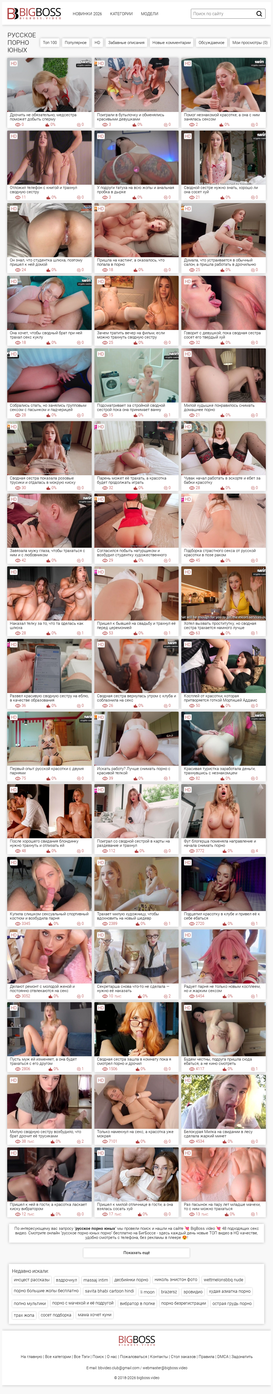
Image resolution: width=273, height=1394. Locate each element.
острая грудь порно (232, 1303)
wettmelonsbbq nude (223, 1279)
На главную (31, 1357)
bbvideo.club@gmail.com (118, 1368)
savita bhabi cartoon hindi (109, 1291)
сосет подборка (56, 1315)
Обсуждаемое (211, 42)
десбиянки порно (131, 1279)
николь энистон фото (176, 1279)
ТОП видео (219, 1233)
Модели (149, 13)
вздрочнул (66, 1280)
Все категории (58, 1357)
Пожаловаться (133, 1357)
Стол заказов (183, 1357)
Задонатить (242, 1357)
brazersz (169, 1291)
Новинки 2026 (87, 13)
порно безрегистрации (183, 1303)
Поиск (98, 1357)
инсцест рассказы (32, 1279)
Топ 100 (50, 42)
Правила (206, 1357)
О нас (112, 1357)
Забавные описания (126, 42)
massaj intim (95, 1280)
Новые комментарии (171, 42)
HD (97, 42)
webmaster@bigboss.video (165, 1368)
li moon (147, 1292)
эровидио (193, 1291)
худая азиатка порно (230, 1291)
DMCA (222, 1357)
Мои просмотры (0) (250, 42)
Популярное (76, 42)
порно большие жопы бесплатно (46, 1290)
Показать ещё (136, 1252)
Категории (121, 13)
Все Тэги (82, 1357)
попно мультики (30, 1303)
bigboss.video (148, 1378)
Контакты (159, 1357)
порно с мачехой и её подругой (83, 1303)
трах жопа (24, 1315)
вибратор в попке (137, 1303)
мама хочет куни (94, 1314)
